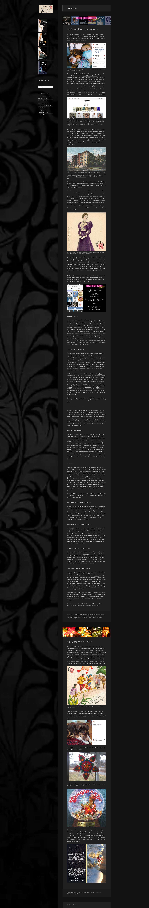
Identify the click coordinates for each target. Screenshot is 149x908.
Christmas (87, 892)
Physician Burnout (91, 493)
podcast (96, 616)
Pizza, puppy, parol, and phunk (79, 641)
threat (79, 125)
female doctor (101, 614)
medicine (93, 616)
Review (81, 614)
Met (77, 253)
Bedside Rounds (78, 320)
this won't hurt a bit (93, 617)
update (68, 401)
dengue (89, 368)
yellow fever (99, 390)
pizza (73, 893)
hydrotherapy (99, 478)
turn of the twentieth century (90, 75)
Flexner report (86, 553)
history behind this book (98, 835)
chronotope (88, 386)
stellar (71, 139)
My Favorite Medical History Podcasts (82, 29)
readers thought (75, 837)
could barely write (72, 144)
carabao (100, 377)
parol (77, 747)
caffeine (83, 388)
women (77, 200)
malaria (92, 381)
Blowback (96, 575)
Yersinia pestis (74, 416)
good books (94, 279)
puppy (75, 893)
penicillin (97, 414)
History (77, 614)
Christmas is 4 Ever (81, 786)
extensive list (77, 34)
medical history (83, 616)
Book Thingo (92, 614)
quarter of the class (91, 133)
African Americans (85, 200)
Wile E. (101, 617)
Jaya (82, 713)
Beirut (84, 892)
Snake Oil (70, 519)
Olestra (97, 508)
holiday (91, 892)
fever (68, 616)
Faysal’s (99, 652)
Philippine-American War (79, 379)
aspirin (78, 388)
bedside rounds (87, 614)
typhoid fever (91, 390)
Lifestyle (79, 892)
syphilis (70, 386)
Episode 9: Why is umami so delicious (95, 537)
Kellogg (95, 121)
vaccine (98, 617)
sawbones (100, 616)
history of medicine (73, 616)
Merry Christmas (96, 892)
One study (69, 204)
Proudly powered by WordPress (73, 904)
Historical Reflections (81, 176)
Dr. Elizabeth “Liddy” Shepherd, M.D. (81, 74)
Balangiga (99, 598)
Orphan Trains (101, 557)
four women (91, 259)
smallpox (97, 386)
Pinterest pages (76, 118)
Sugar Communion (94, 36)
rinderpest (100, 373)
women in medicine (73, 618)
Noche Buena (96, 839)
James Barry (81, 87)
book (94, 475)
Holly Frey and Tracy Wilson (80, 555)
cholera (88, 381)
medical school (88, 616)
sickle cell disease (76, 368)
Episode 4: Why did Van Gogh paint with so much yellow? (86, 539)
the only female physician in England (89, 81)
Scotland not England (86, 92)
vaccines (74, 388)
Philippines (69, 893)
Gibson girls (95, 135)
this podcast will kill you (84, 617)
